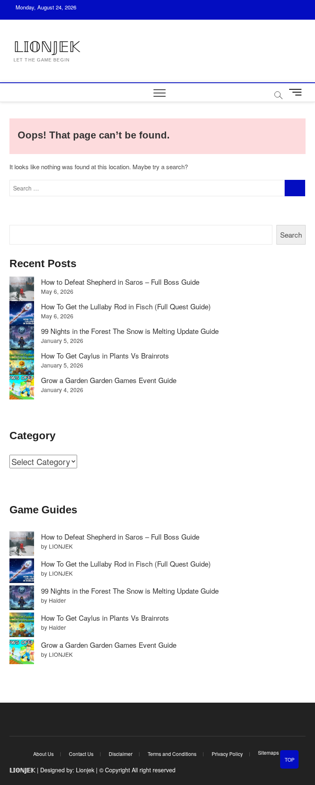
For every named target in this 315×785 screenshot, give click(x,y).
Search (291, 234)
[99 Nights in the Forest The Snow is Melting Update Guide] (21, 338)
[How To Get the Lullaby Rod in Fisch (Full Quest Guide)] (21, 313)
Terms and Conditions (172, 753)
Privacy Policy (227, 753)
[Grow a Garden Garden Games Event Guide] (21, 387)
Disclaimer (120, 753)
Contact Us (81, 753)
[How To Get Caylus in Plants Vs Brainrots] (21, 362)
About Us (43, 753)
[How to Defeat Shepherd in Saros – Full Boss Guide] (21, 289)
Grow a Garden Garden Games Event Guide (108, 380)
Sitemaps (268, 752)
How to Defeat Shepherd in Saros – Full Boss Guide (120, 282)
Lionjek (85, 770)
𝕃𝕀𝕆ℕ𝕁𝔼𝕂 (47, 47)
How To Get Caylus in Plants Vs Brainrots (105, 355)
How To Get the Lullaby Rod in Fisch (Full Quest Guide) (126, 306)
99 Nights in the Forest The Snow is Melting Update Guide (130, 331)
